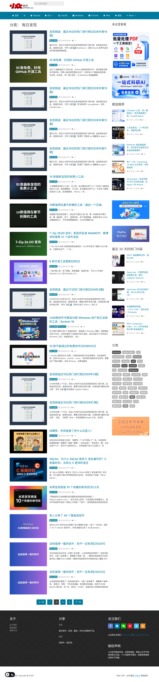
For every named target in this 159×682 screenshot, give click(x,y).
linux (124, 366)
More (131, 15)
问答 (125, 406)
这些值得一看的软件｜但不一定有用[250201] (77, 543)
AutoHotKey (118, 357)
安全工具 (138, 379)
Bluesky (136, 635)
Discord (145, 635)
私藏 (115, 397)
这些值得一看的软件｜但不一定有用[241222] (77, 571)
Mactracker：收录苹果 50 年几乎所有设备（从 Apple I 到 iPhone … (137, 182)
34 (75, 351)
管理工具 (123, 397)
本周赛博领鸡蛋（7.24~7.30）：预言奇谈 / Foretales (138, 309)
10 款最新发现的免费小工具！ (67, 176)
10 (84, 327)
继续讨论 (13, 630)
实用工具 (116, 383)
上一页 (41, 602)
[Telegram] (117, 626)
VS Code (122, 370)
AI (24, 15)
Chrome (94, 15)
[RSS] (142, 626)
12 (75, 436)
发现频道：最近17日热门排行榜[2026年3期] (76, 289)
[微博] (129, 626)
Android (36, 15)
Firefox (116, 361)
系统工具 (141, 397)
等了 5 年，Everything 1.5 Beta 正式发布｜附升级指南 (138, 165)
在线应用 (116, 379)
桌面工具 (143, 388)
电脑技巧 (134, 392)
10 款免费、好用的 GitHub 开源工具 (71, 60)
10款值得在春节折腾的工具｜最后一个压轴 (75, 204)
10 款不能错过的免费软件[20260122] (72, 346)
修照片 (126, 374)
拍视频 (122, 388)
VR (114, 370)
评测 (136, 401)
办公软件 (136, 374)
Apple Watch (128, 352)
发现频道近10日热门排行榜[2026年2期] (74, 374)
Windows (79, 15)
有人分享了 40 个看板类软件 (66, 515)
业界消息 (116, 374)
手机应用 (138, 383)
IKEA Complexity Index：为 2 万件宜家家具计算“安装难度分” (137, 326)
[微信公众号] (123, 626)
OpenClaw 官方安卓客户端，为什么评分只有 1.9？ (138, 292)
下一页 (78, 602)
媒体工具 (127, 379)
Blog (129, 357)
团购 (145, 374)
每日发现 (53, 40)
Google (125, 361)
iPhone (116, 366)
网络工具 (116, 401)
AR (138, 352)
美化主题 (127, 401)
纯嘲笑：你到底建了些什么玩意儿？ (71, 430)
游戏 (125, 392)
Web (108, 15)
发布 (61, 625)
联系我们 (13, 627)
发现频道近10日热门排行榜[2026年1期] (73, 402)
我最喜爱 (127, 383)
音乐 (132, 406)
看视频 (144, 392)
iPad (140, 361)
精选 (119, 15)
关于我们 (13, 625)
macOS (64, 15)
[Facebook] (110, 626)
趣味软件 (116, 406)
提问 (61, 636)
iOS (49, 15)
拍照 (115, 388)
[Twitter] (136, 626)
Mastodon (127, 635)
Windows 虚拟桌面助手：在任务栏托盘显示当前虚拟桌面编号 (138, 147)
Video (141, 366)
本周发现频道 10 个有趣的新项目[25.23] (74, 487)
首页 (16, 15)
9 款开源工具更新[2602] (64, 261)
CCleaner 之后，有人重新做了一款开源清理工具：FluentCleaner (137, 113)
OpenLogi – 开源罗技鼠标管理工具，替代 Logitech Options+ (137, 275)
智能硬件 (132, 388)
